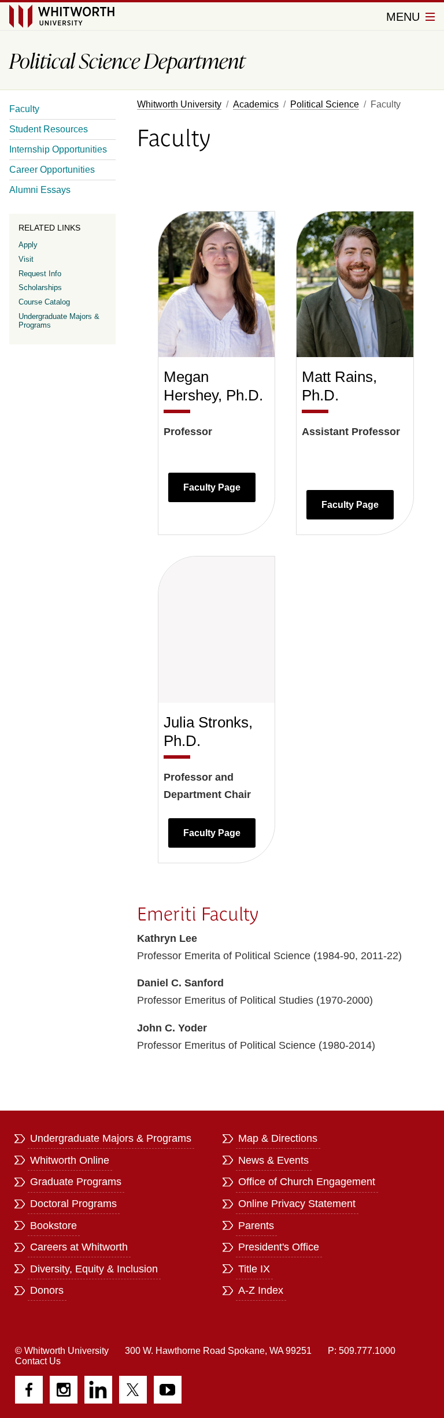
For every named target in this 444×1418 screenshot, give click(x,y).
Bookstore (53, 1225)
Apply (28, 244)
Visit (26, 259)
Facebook (29, 1390)
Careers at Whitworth (79, 1247)
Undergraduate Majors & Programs (58, 320)
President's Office (278, 1247)
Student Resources (48, 129)
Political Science (324, 104)
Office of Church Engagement (306, 1181)
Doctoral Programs (73, 1203)
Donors (47, 1290)
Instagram (63, 1390)
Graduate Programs (75, 1181)
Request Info (39, 273)
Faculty (24, 109)
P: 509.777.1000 (361, 1351)
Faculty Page (211, 487)
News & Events (273, 1160)
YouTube (168, 1390)
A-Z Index (260, 1290)
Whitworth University (179, 104)
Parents (256, 1225)
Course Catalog (44, 302)
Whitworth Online (69, 1160)
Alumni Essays (40, 190)
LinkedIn (98, 1390)
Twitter (133, 1390)
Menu (404, 16)
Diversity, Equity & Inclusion (94, 1269)
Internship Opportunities (58, 149)
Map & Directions (277, 1138)
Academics (256, 104)
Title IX (254, 1269)
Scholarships (40, 287)
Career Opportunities (52, 170)
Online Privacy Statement (297, 1203)
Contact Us (38, 1361)
